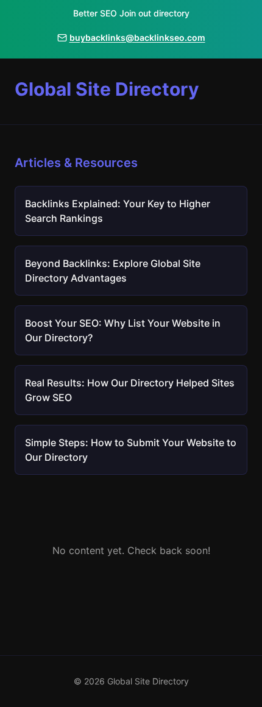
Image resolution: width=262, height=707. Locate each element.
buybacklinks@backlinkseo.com (137, 37)
